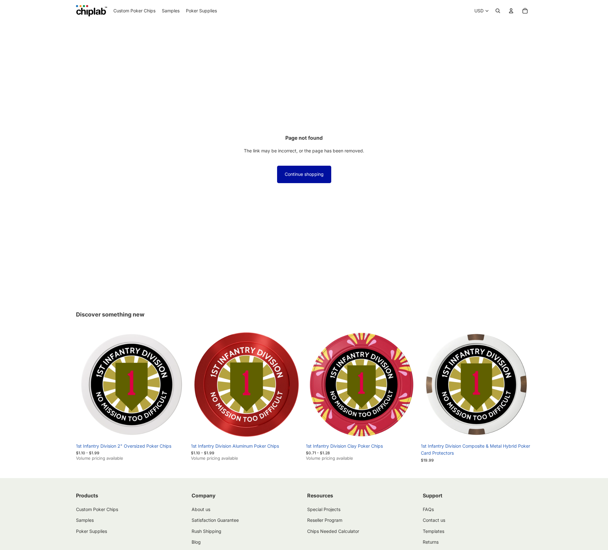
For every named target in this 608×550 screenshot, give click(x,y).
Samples (85, 520)
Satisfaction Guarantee (215, 520)
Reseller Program (324, 520)
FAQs (428, 509)
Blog (196, 542)
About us (201, 509)
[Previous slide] (85, 385)
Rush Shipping (206, 531)
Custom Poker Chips (97, 509)
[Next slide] (177, 385)
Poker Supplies (91, 531)
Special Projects (323, 509)
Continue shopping (304, 174)
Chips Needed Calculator (333, 531)
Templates (433, 531)
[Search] (498, 11)
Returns (431, 542)
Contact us (434, 520)
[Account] (511, 11)
